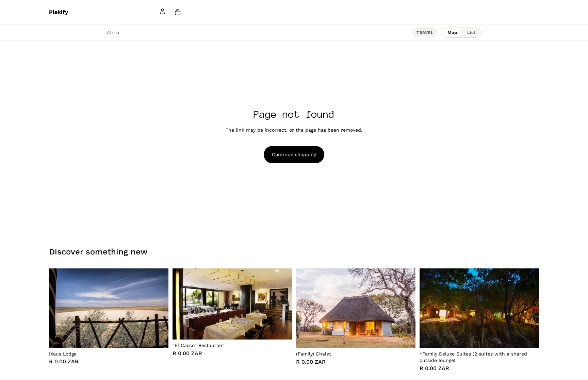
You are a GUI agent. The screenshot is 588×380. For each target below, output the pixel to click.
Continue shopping (294, 154)
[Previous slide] (59, 308)
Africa (113, 32)
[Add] (158, 337)
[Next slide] (158, 308)
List (471, 32)
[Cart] (177, 12)
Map (452, 32)
